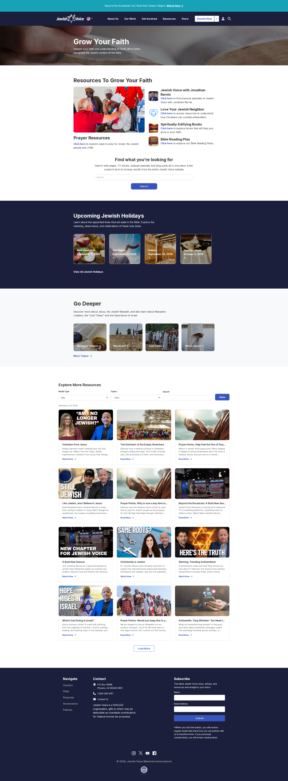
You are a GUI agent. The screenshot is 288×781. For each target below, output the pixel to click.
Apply (222, 397)
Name (177, 692)
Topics (114, 391)
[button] (112, 19)
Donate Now (204, 18)
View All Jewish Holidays (88, 271)
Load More (144, 648)
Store (185, 18)
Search (166, 391)
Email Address (181, 703)
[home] (70, 18)
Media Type (63, 391)
